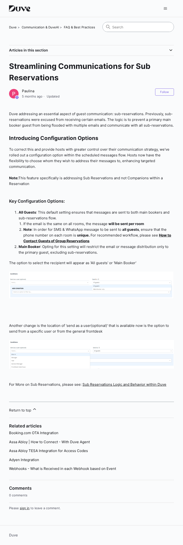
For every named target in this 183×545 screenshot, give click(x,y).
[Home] (20, 8)
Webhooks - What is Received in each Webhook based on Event (62, 468)
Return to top (20, 410)
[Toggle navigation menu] (165, 8)
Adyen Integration (24, 460)
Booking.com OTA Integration (33, 433)
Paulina (28, 91)
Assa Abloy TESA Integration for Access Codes (48, 450)
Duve (13, 27)
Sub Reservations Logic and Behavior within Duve (124, 384)
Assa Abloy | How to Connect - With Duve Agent (49, 442)
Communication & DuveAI (40, 27)
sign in (25, 508)
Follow (164, 92)
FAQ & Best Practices (79, 27)
